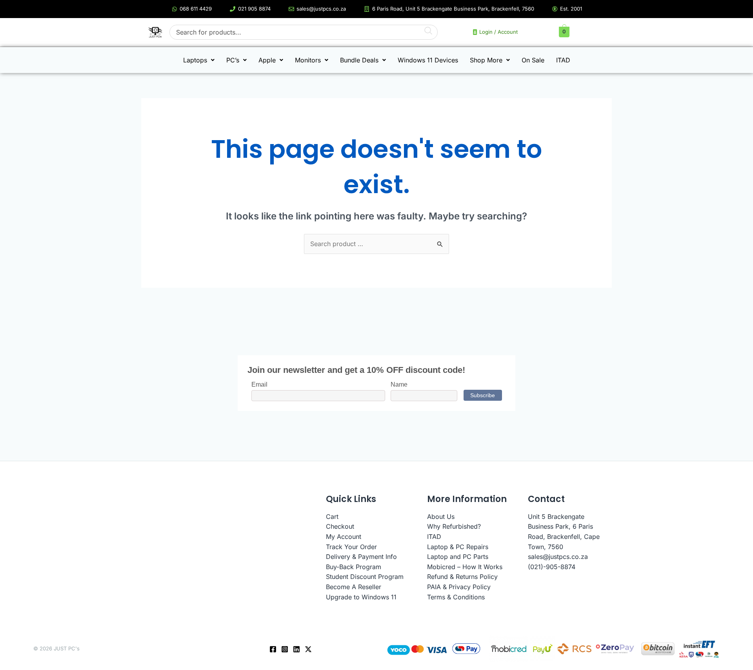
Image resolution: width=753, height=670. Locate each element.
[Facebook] (272, 649)
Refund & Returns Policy (462, 577)
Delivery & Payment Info (361, 556)
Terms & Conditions (456, 597)
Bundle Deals (359, 60)
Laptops (195, 60)
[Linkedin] (296, 649)
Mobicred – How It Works (464, 567)
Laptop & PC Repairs (457, 547)
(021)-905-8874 (551, 567)
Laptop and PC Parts (457, 556)
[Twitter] (308, 649)
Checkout (340, 526)
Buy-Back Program (353, 567)
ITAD (563, 60)
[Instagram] (284, 649)
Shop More (486, 60)
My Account (343, 536)
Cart (332, 516)
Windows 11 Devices (428, 60)
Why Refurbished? (454, 526)
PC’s (232, 60)
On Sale (533, 60)
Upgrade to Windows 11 (361, 597)
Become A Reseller (353, 587)
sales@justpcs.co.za (558, 556)
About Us (441, 516)
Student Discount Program (365, 577)
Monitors (308, 60)
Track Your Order (351, 547)
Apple (267, 60)
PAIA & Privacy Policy (459, 587)
